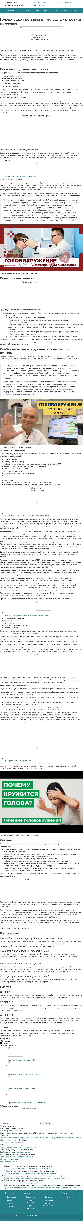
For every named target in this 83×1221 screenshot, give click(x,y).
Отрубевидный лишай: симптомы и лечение (16, 1157)
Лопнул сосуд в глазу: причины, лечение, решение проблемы (27, 515)
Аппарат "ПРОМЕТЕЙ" (48, 1204)
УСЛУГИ (46, 10)
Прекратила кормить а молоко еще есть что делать (27, 1102)
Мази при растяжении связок (11, 1130)
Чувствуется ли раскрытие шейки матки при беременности (26, 615)
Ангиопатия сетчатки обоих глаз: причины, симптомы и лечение (28, 1168)
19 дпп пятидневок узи (8, 1161)
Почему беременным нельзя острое (21, 1088)
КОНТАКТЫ (73, 10)
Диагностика (30, 1197)
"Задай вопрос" (12, 1206)
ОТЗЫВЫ (64, 10)
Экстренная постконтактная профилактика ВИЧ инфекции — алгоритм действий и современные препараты (40, 1137)
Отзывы (9, 1203)
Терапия (28, 1205)
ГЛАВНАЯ (26, 10)
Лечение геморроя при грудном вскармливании (18, 1147)
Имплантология (50, 1200)
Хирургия (48, 1197)
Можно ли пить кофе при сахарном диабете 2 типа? (23, 1183)
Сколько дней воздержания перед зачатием (20, 176)
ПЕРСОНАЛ (55, 10)
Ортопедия (29, 1209)
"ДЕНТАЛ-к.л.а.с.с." (12, 10)
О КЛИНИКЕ (35, 10)
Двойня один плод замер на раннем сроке (16, 1152)
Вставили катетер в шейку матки (12, 1142)
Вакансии (10, 1200)
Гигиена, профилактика (29, 1201)
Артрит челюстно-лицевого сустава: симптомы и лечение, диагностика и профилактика (36, 1178)
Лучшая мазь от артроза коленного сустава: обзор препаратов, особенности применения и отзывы (41, 1187)
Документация (12, 1197)
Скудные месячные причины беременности (24, 1074)
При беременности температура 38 (17, 760)
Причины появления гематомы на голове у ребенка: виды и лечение (30, 1173)
